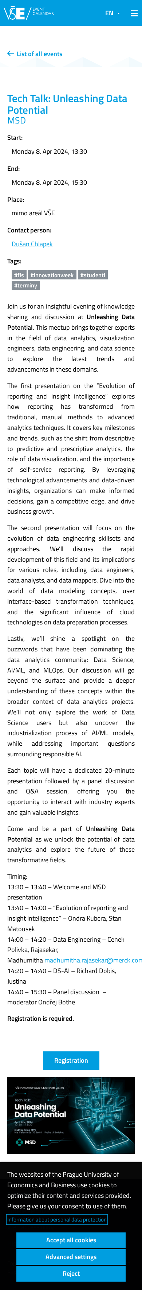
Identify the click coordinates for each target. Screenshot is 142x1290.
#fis (19, 275)
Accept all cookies (71, 1240)
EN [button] (109, 13)
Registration (71, 1060)
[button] (132, 13)
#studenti (92, 275)
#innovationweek (52, 275)
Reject (71, 1273)
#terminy (25, 285)
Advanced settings (71, 1257)
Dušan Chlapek (32, 244)
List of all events (38, 54)
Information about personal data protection (57, 1219)
